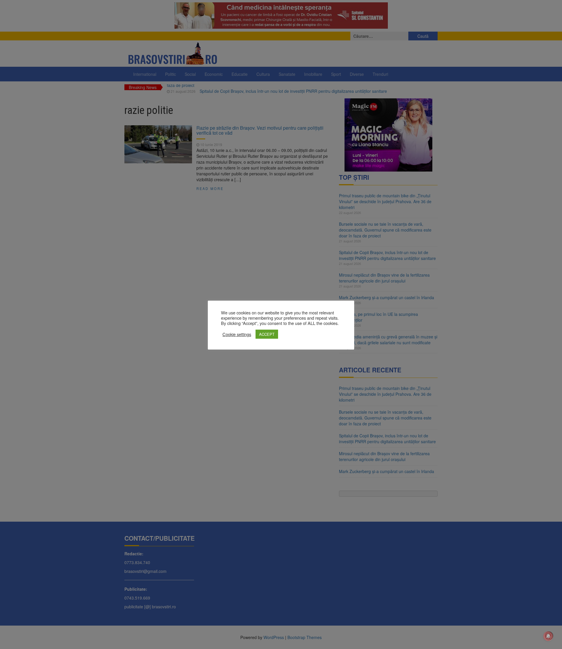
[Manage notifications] (548, 636)
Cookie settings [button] (236, 334)
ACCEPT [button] (267, 334)
